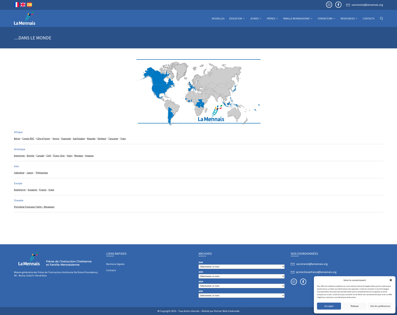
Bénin (17, 138)
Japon (30, 172)
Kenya (56, 138)
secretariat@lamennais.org (367, 5)
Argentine (19, 155)
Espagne (32, 189)
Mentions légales (115, 264)
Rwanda (91, 138)
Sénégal (102, 138)
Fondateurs (325, 18)
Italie (51, 189)
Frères (271, 18)
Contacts (369, 18)
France (43, 189)
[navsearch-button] (381, 18)
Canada (40, 155)
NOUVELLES (218, 18)
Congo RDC (28, 138)
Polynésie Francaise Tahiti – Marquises (34, 206)
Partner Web (220, 311)
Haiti (70, 155)
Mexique (78, 155)
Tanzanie (113, 138)
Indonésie (19, 172)
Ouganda (66, 138)
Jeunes (254, 18)
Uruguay (89, 155)
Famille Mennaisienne (296, 18)
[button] (390, 280)
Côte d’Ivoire (43, 138)
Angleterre (20, 189)
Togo (123, 138)
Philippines (42, 172)
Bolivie (31, 155)
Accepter (329, 306)
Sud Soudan (79, 138)
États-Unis (59, 155)
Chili (48, 155)
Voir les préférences (380, 306)
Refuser (355, 306)
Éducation (235, 18)
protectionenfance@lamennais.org (316, 272)
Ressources (348, 18)
